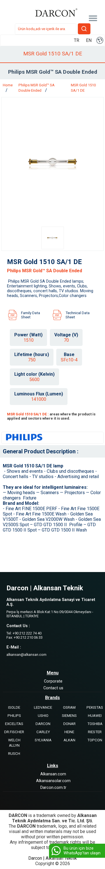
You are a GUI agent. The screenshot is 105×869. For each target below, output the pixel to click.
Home (8, 85)
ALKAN (69, 740)
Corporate (53, 681)
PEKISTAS (95, 707)
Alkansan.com (53, 774)
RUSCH (14, 753)
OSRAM (69, 707)
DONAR (69, 724)
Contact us (53, 688)
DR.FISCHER (14, 732)
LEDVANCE (43, 707)
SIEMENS (69, 715)
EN (89, 40)
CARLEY (43, 732)
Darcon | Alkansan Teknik (52, 858)
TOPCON (94, 740)
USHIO (43, 715)
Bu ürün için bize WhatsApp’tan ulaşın (82, 851)
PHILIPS (14, 715)
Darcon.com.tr (53, 787)
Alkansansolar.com (53, 780)
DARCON (43, 724)
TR (76, 40)
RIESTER (95, 732)
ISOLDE (14, 707)
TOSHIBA (94, 724)
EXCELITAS (14, 724)
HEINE (69, 732)
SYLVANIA (43, 740)
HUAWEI (95, 715)
